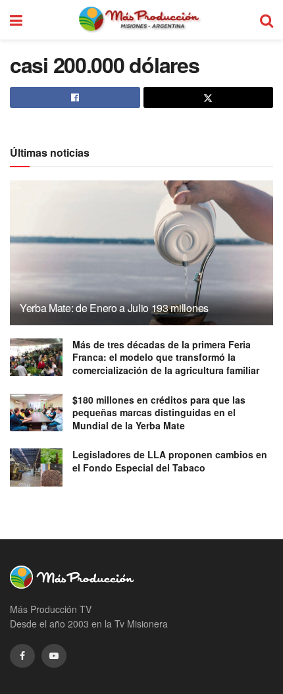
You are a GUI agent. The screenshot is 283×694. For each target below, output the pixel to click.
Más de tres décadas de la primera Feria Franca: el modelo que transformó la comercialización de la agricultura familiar (165, 357)
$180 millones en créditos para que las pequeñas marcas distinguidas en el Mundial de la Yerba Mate (158, 412)
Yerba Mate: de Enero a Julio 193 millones (114, 307)
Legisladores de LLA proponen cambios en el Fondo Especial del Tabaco (169, 461)
